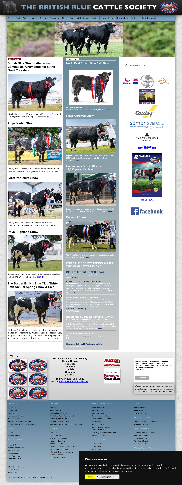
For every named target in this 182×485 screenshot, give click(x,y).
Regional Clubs (13, 453)
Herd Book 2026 (147, 199)
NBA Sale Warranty (57, 455)
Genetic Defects (13, 469)
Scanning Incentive (141, 424)
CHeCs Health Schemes (16, 467)
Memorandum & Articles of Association (22, 424)
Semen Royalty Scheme (58, 419)
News (64, 18)
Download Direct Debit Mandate (19, 421)
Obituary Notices (14, 435)
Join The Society (13, 419)
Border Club (12, 445)
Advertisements (139, 407)
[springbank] (147, 96)
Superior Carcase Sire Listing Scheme (147, 421)
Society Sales (22, 18)
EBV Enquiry (96, 421)
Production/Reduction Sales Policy (62, 446)
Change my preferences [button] (107, 477)
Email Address (140, 369)
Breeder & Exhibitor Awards (144, 433)
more (49, 116)
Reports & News (55, 435)
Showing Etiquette (140, 444)
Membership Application (101, 427)
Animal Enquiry (97, 410)
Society (95, 18)
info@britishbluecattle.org (76, 309)
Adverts (135, 18)
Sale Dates (53, 432)
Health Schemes (140, 413)
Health (34, 18)
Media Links (96, 449)
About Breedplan (98, 407)
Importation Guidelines (58, 413)
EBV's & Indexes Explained (101, 419)
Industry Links (139, 410)
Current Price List (14, 410)
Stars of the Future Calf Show (85, 272)
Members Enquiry (98, 430)
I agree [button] (90, 477)
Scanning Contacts (98, 435)
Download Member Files (101, 416)
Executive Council (14, 413)
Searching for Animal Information (104, 432)
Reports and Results (141, 441)
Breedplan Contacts (99, 413)
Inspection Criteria (56, 444)
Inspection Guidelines (57, 441)
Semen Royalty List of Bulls (59, 421)
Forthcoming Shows (141, 435)
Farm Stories (96, 444)
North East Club (13, 450)
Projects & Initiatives (79, 18)
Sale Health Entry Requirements (61, 452)
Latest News (96, 446)
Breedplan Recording (49, 18)
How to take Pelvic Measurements (62, 416)
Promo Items (123, 18)
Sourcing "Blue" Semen (58, 457)
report (57, 338)
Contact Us (12, 407)
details (109, 110)
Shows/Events (108, 18)
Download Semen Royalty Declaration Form (66, 424)
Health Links (12, 472)
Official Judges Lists (141, 438)
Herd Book (53, 407)
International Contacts (16, 416)
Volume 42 (11, 432)
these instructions (84, 336)
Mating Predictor (98, 424)
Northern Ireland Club (16, 448)
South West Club (14, 456)
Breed (10, 18)
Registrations (148, 18)
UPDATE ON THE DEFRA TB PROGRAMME (84, 281)
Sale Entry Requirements (59, 449)
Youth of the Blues (14, 459)
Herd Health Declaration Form (61, 438)
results (55, 171)
